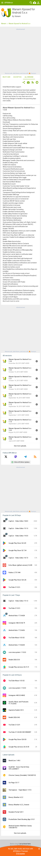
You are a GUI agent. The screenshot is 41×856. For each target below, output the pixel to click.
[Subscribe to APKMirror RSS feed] (35, 457)
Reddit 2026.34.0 (14, 717)
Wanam (18, 16)
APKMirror (8, 2)
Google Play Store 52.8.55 (17, 739)
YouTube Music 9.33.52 (16, 638)
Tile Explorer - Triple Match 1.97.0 (20, 790)
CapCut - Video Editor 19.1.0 (18, 528)
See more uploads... (20, 446)
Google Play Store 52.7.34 (17, 550)
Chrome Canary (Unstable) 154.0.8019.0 (22, 775)
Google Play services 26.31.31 (19, 667)
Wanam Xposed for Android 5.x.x (19, 23)
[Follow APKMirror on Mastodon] (15, 457)
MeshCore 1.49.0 (14, 761)
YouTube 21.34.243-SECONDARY (20, 732)
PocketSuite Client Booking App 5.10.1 (22, 819)
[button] (23, 82)
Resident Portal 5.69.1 (16, 812)
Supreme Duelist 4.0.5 (16, 710)
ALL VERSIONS (29, 77)
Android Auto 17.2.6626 (17, 630)
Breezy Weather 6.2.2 (16, 797)
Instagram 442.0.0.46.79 (17, 623)
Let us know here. (25, 844)
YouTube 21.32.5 (14, 587)
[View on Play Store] (28, 82)
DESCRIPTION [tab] (17, 77)
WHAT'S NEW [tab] (6, 77)
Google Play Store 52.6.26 (17, 580)
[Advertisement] (20, 51)
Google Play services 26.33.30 (19, 747)
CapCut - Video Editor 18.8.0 (18, 521)
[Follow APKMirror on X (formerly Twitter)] (6, 457)
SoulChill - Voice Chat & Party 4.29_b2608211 (19, 768)
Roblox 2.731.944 (14, 572)
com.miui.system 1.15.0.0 (17, 652)
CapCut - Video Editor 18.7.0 (18, 558)
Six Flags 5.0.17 (14, 783)
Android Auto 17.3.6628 (17, 616)
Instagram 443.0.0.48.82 (17, 695)
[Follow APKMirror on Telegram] (25, 457)
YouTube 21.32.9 (14, 725)
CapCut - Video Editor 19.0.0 (18, 536)
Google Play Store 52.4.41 (17, 543)
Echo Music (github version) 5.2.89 (20, 565)
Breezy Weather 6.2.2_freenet (19, 805)
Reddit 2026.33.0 (14, 660)
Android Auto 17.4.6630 (17, 645)
